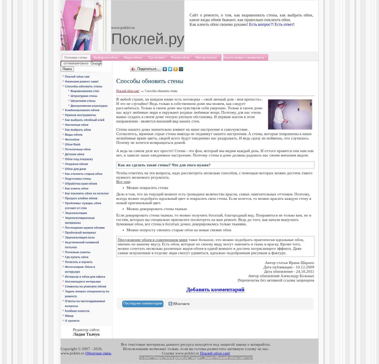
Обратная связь (98, 353)
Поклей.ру (147, 38)
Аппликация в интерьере (83, 281)
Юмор (69, 315)
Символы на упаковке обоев (85, 286)
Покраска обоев (76, 164)
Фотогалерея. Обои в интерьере (80, 269)
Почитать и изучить (79, 261)
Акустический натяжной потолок (82, 245)
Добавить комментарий (215, 289)
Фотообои (72, 139)
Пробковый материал (80, 232)
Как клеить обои (76, 188)
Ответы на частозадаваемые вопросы (85, 304)
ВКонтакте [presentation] (181, 304)
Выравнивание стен (85, 91)
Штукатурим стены (84, 95)
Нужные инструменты (80, 115)
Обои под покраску (79, 159)
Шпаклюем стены (83, 100)
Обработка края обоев (81, 183)
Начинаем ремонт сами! (82, 81)
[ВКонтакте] (165, 69)
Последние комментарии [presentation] (142, 303)
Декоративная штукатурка (89, 105)
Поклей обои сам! (127, 91)
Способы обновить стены (83, 86)
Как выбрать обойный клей (84, 119)
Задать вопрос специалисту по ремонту (87, 294)
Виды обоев (74, 134)
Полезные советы (77, 252)
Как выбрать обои (78, 129)
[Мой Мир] (181, 69)
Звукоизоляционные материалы (80, 220)
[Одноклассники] (175, 69)
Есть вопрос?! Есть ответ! (271, 24)
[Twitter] (170, 69)
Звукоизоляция (76, 212)
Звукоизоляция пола (80, 237)
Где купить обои (76, 257)
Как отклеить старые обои (83, 173)
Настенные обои (76, 124)
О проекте (72, 320)
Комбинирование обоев (82, 110)
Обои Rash (72, 144)
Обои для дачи (75, 168)
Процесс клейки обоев (81, 198)
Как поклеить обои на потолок (87, 193)
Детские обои (74, 154)
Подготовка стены (78, 178)
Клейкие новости (77, 310)
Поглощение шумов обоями (85, 227)
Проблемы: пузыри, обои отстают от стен (83, 206)
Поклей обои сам (77, 76)
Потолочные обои (78, 149)
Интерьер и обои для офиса (85, 276)
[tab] (142, 304)
